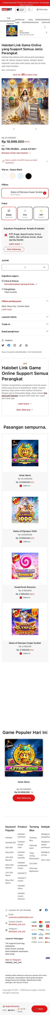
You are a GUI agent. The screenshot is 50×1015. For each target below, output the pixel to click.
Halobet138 (10, 842)
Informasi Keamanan (33, 869)
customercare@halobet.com (21, 917)
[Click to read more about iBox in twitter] (3, 345)
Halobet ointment (21, 835)
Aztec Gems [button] (25, 475)
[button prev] (2, 30)
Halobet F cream (22, 879)
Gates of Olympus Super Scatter (25, 643)
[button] (30, 9)
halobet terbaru (45, 21)
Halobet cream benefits (21, 855)
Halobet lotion (21, 887)
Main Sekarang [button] (14, 249)
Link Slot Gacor (9, 873)
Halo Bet (9, 847)
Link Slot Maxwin (9, 858)
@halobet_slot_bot (17, 924)
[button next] (47, 30)
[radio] (4, 176)
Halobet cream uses (21, 844)
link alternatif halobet (11, 21)
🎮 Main (39, 1009)
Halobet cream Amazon (21, 896)
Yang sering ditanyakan (34, 856)
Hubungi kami (33, 846)
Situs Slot (9, 852)
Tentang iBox (33, 839)
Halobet (3, 21)
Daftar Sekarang (26, 5)
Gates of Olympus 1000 (25, 531)
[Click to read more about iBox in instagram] (14, 345)
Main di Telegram (12, 960)
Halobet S (22, 873)
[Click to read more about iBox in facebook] (8, 345)
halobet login (18, 21)
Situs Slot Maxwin (9, 866)
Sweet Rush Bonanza (24, 587)
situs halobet (32, 21)
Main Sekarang (24, 798)
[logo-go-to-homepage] (13, 9)
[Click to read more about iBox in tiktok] (20, 345)
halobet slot (38, 21)
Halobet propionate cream (22, 865)
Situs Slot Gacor (9, 881)
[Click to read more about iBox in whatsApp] (26, 345)
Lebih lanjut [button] (7, 309)
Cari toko (33, 863)
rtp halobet (25, 21)
